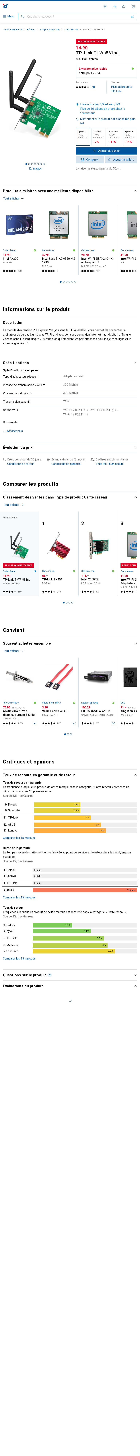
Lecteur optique (89, 702)
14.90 (82, 47)
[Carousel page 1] (61, 282)
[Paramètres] (105, 6)
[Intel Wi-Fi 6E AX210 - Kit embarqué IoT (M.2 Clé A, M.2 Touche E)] (98, 240)
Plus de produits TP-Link (121, 87)
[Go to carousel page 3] (66, 282)
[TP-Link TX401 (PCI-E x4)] (58, 553)
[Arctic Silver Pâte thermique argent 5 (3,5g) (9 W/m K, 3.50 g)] (19, 692)
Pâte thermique (11, 702)
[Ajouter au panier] (35, 723)
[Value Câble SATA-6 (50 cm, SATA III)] (58, 692)
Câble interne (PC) (51, 702)
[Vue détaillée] (70, 818)
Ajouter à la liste (123, 159)
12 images (35, 168)
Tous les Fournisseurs (110, 464)
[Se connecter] (114, 6)
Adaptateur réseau (49, 29)
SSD (122, 702)
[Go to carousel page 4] (69, 282)
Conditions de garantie (66, 464)
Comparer (92, 159)
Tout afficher (11, 198)
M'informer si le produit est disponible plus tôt (107, 121)
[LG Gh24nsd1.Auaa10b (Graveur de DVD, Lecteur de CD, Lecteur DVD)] (98, 692)
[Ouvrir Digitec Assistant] (124, 6)
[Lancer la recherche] (22, 16)
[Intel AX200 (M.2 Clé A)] (19, 240)
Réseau (31, 29)
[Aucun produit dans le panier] (133, 6)
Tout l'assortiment (12, 29)
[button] (106, 108)
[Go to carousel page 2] (64, 282)
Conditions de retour (20, 464)
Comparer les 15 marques (19, 838)
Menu (10, 16)
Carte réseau (71, 29)
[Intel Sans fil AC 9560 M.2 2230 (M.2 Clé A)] (58, 240)
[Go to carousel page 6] (75, 282)
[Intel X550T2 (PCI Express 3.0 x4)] (98, 553)
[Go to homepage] (5, 6)
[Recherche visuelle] (132, 16)
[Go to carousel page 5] (72, 282)
